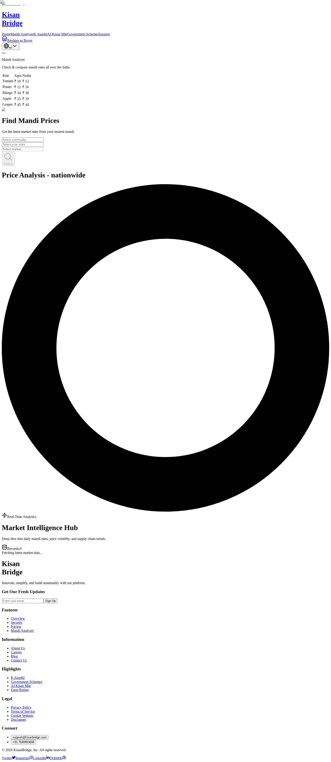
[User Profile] (3, 53)
